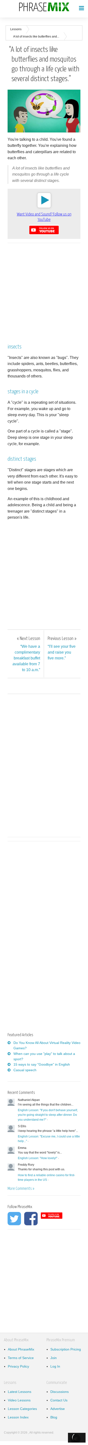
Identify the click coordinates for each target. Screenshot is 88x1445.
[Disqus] (44, 765)
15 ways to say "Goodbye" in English (41, 1064)
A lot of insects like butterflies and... (36, 36)
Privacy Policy (18, 1366)
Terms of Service (21, 1358)
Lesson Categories (22, 1409)
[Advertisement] (44, 291)
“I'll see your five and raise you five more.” (62, 648)
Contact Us (58, 1400)
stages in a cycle (23, 391)
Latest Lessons (19, 1392)
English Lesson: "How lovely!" (37, 1158)
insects (15, 347)
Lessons (16, 29)
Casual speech (24, 1070)
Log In (55, 1366)
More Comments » (21, 1189)
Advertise (57, 1409)
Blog (53, 1417)
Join (53, 1358)
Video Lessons (19, 1400)
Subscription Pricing (65, 1349)
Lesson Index (18, 1417)
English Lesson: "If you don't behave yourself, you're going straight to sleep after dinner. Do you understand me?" (48, 1114)
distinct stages (22, 459)
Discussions (59, 1392)
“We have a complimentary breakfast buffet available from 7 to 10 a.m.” (26, 654)
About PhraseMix (21, 1349)
